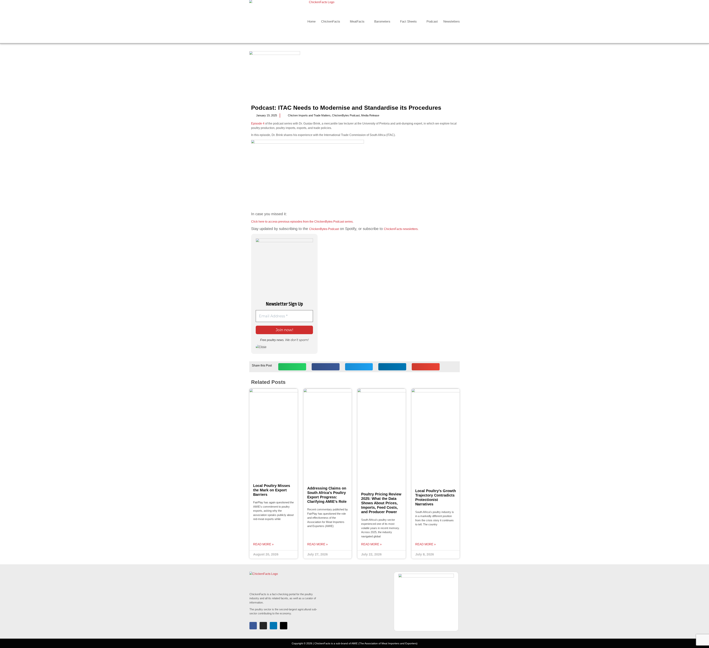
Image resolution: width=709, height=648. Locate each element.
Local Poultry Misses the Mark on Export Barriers (271, 490)
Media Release (370, 115)
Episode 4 (257, 123)
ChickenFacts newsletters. (401, 229)
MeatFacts (357, 21)
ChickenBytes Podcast (346, 115)
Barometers (382, 21)
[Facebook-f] (253, 625)
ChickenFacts (330, 21)
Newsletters (451, 21)
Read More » (263, 544)
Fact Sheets (408, 21)
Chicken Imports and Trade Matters (309, 115)
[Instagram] (263, 625)
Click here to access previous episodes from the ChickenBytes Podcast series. (302, 221)
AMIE (354, 643)
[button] (292, 366)
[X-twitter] (283, 625)
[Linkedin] (273, 625)
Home (311, 21)
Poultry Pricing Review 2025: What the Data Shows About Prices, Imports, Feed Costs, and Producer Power (381, 503)
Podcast (432, 21)
